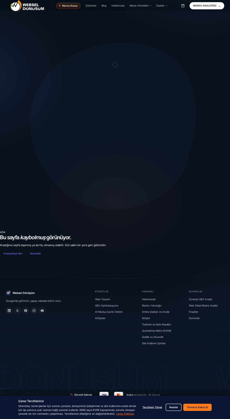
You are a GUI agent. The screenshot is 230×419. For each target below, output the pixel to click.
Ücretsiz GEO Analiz (200, 299)
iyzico (130, 394)
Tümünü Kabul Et (197, 407)
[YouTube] (42, 310)
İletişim (146, 318)
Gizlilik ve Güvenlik (153, 336)
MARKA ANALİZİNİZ (207, 5)
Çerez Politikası (125, 413)
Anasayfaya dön (12, 253)
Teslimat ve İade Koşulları (156, 324)
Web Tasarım (102, 299)
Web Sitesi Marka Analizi (203, 305)
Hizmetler (35, 253)
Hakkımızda (149, 299)
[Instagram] (34, 310)
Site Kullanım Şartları (153, 343)
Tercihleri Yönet (152, 407)
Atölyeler (100, 318)
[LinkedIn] (9, 310)
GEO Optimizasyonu (106, 305)
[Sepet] (183, 6)
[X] (17, 310)
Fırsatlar (193, 311)
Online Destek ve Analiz (155, 311)
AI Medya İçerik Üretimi (108, 311)
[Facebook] (25, 310)
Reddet (173, 407)
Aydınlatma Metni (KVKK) (156, 330)
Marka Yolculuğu (152, 305)
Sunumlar (194, 318)
